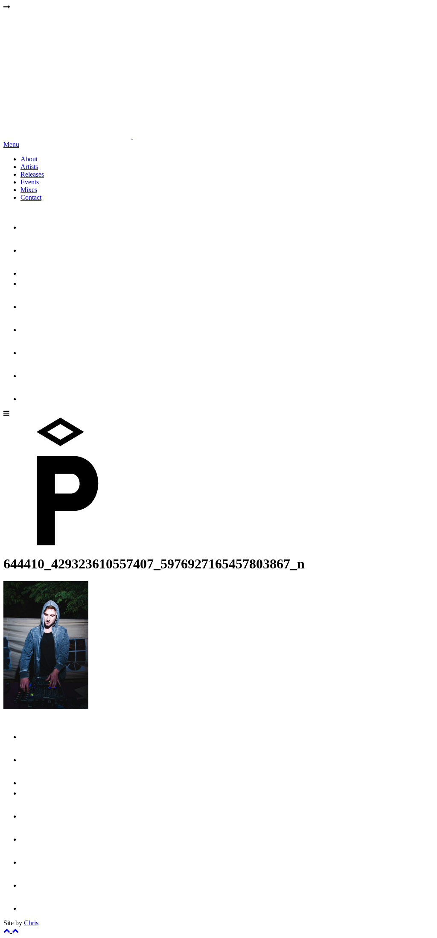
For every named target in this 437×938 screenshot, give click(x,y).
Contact (30, 197)
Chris (31, 922)
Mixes (28, 189)
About (29, 159)
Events (29, 182)
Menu (11, 144)
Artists (29, 166)
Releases (32, 174)
